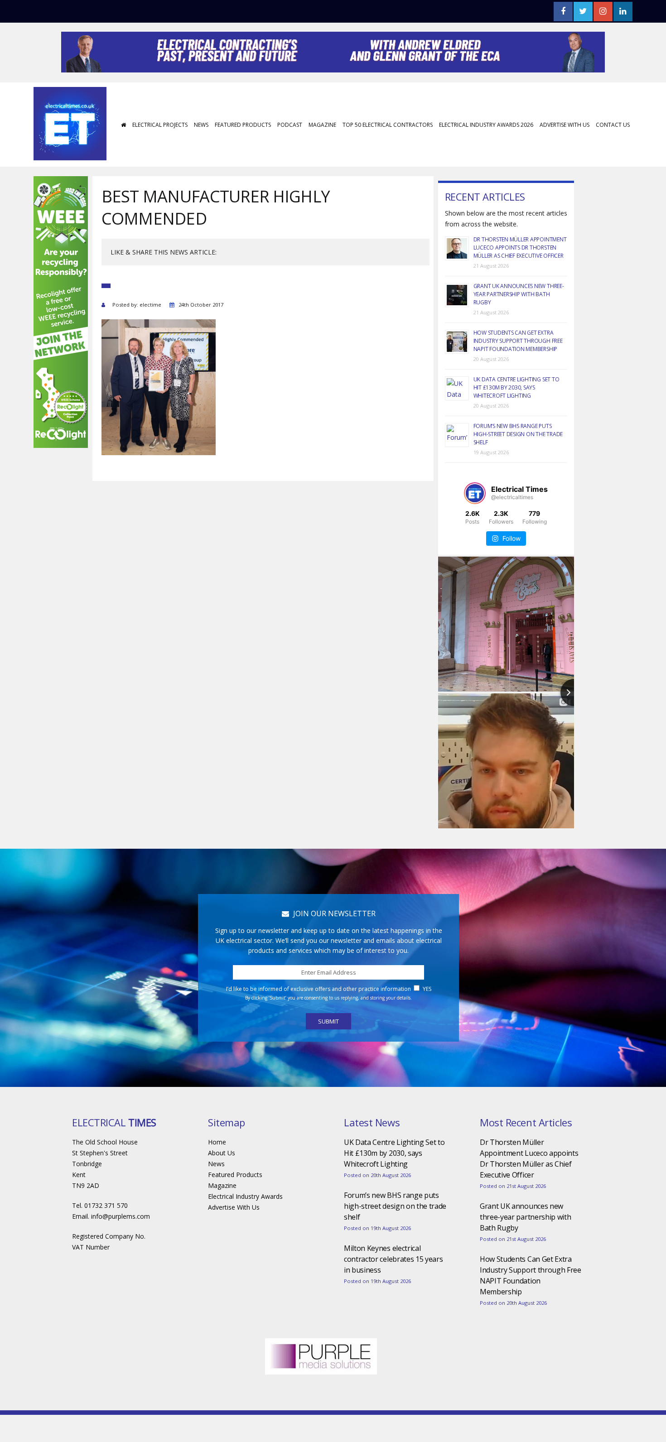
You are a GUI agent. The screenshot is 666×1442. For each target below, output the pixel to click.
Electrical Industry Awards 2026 (486, 125)
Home (217, 1142)
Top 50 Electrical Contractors (388, 125)
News (201, 125)
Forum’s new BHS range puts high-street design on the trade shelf (518, 434)
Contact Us (613, 125)
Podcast (289, 125)
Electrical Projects (160, 125)
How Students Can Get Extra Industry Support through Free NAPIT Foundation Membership (518, 341)
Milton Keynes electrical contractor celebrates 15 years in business (393, 1259)
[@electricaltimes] (475, 493)
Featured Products (243, 125)
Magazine (322, 125)
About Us (221, 1153)
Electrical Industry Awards (245, 1196)
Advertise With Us (564, 125)
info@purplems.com (120, 1216)
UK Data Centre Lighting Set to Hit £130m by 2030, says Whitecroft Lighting (516, 387)
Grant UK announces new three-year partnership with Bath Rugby (518, 294)
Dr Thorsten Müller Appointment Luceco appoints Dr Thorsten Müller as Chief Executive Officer (520, 248)
